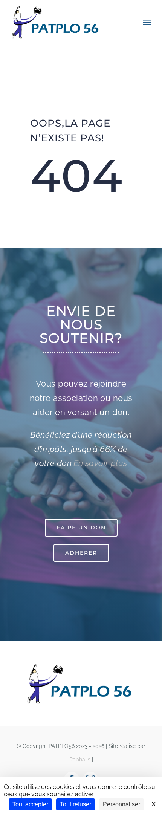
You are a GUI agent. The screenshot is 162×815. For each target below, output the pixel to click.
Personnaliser (121, 804)
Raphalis (79, 760)
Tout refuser (75, 804)
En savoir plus (100, 463)
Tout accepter (30, 804)
